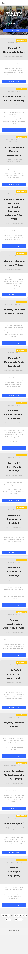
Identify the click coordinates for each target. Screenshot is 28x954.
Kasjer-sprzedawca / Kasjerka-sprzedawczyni (14, 151)
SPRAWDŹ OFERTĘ (14, 81)
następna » (20, 919)
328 (16, 919)
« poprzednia (4, 915)
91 (6, 919)
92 (9, 919)
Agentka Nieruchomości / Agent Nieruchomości (14, 624)
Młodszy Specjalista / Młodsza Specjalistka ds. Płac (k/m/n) (14, 775)
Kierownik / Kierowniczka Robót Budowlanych (14, 362)
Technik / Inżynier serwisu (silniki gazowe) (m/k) (14, 674)
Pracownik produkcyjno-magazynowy (14, 872)
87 (17, 915)
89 (23, 915)
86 (15, 915)
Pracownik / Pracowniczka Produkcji (14, 467)
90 (26, 915)
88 (20, 915)
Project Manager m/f (14, 823)
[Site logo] (3, 2)
